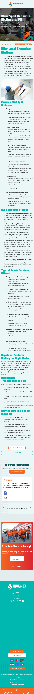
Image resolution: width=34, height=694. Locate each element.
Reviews (17, 611)
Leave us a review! (17, 472)
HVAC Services (17, 607)
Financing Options (17, 668)
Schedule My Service (17, 447)
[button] (25, 4)
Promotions (17, 613)
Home (2, 44)
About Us (17, 615)
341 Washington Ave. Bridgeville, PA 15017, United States (17, 594)
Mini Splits (9, 44)
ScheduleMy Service (17, 558)
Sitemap (22, 679)
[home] (16, 4)
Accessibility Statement (17, 677)
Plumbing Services (17, 609)
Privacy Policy (13, 679)
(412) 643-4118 (17, 452)
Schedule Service (17, 651)
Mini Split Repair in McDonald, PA (23, 44)
